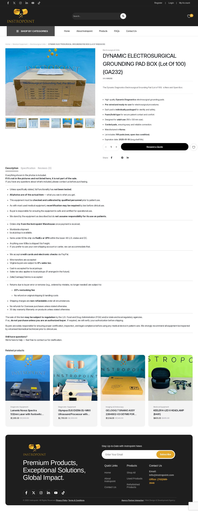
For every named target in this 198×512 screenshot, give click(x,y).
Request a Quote (155, 146)
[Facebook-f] (26, 492)
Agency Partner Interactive (132, 500)
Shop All (131, 472)
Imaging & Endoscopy (115, 407)
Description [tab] (11, 168)
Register (158, 3)
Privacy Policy (61, 500)
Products (103, 31)
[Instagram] (41, 492)
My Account (184, 3)
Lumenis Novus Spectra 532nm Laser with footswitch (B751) (27, 412)
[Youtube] (55, 492)
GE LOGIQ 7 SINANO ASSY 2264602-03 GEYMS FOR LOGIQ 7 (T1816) (120, 412)
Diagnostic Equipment (19, 407)
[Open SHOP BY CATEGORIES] (17, 31)
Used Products (134, 478)
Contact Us (131, 31)
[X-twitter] (33, 492)
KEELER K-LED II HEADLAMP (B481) (168, 412)
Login (171, 3)
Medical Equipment (20, 44)
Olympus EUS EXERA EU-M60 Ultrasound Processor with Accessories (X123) (74, 412)
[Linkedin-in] (48, 492)
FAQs (116, 31)
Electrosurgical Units (38, 44)
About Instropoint (84, 31)
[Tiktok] (63, 492)
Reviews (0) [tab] (44, 168)
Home (67, 31)
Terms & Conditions (76, 500)
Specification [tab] (28, 168)
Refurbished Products (133, 486)
